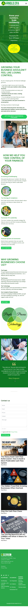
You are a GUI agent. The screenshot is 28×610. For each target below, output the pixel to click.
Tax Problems (13, 584)
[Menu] (26, 3)
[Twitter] (3, 575)
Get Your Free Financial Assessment (14, 48)
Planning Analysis (22, 587)
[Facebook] (1, 575)
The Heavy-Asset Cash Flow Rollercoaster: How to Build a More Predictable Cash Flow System (13, 460)
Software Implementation (22, 584)
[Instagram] (8, 575)
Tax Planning (12, 587)
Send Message (5, 435)
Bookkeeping (4, 580)
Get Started (6, 248)
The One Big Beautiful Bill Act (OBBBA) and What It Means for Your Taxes (14, 536)
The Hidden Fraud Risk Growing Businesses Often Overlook (14, 487)
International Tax (13, 589)
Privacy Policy (14, 432)
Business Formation (20, 580)
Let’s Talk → (5, 302)
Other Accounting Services (5, 587)
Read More (4, 465)
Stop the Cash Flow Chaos (11, 511)
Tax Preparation (13, 580)
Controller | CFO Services (4, 584)
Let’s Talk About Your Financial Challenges (14, 116)
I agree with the (9, 432)
